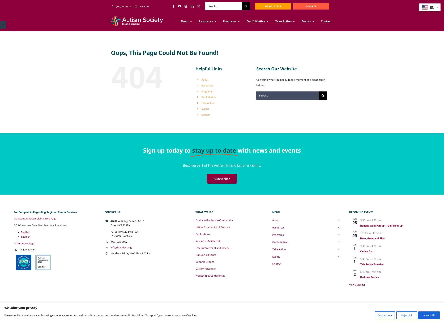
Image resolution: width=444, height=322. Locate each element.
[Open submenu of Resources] (338, 227)
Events (205, 108)
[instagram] (186, 6)
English (25, 232)
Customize (384, 315)
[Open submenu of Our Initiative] (338, 242)
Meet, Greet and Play (372, 238)
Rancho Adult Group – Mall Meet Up (381, 225)
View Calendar (357, 284)
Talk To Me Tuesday (372, 264)
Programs (206, 91)
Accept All (429, 315)
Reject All (406, 315)
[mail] (198, 6)
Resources (207, 85)
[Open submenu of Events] (338, 256)
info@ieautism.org (121, 247)
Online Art (366, 251)
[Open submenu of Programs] (338, 234)
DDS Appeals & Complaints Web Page (35, 218)
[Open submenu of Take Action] (338, 249)
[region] (222, 312)
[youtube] (179, 6)
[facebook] (173, 6)
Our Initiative (208, 97)
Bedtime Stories (369, 277)
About (204, 79)
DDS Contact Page (24, 243)
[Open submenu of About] (338, 220)
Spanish (25, 236)
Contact (205, 114)
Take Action (208, 103)
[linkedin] (192, 6)
